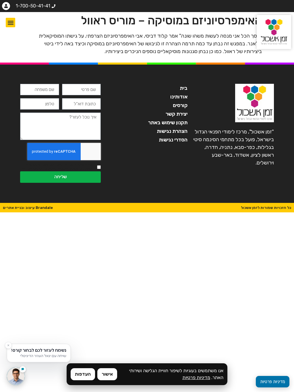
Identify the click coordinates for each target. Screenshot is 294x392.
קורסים (180, 105)
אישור (107, 374)
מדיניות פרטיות (196, 377)
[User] (6, 6)
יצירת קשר (176, 114)
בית (183, 88)
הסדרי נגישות (173, 140)
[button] (10, 22)
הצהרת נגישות (172, 131)
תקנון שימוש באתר (167, 122)
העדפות (83, 374)
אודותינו (178, 97)
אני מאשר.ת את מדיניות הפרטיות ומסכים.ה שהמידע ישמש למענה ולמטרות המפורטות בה (57, 167)
